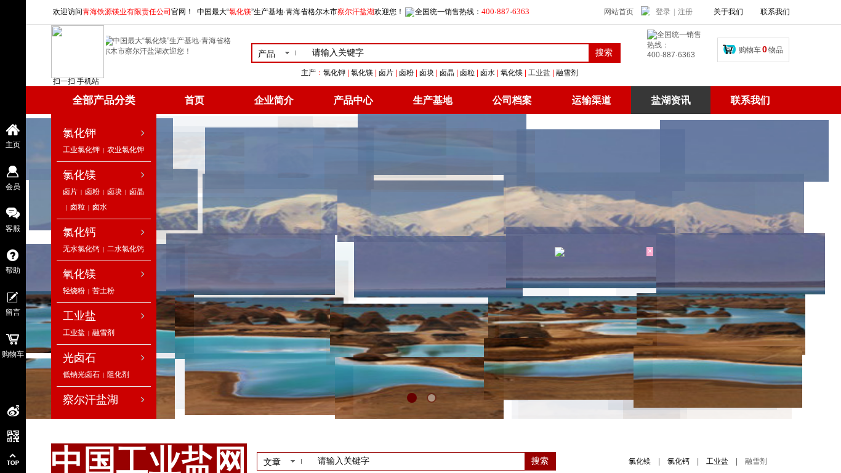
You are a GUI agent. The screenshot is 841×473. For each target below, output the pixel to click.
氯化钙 (79, 232)
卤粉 (92, 191)
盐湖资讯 (671, 100)
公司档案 (512, 100)
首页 (194, 100)
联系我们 (750, 100)
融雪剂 (103, 332)
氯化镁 (79, 175)
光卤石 (79, 358)
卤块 (114, 191)
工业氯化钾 (81, 149)
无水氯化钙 (81, 249)
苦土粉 (103, 290)
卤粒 (77, 207)
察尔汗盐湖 (90, 400)
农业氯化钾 (125, 149)
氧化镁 (79, 274)
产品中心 (353, 100)
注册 (685, 11)
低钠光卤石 (81, 374)
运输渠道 (591, 100)
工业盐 (539, 72)
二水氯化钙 (125, 249)
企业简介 (274, 100)
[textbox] (448, 53)
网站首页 (619, 11)
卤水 (99, 207)
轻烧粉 (74, 290)
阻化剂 (118, 374)
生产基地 (433, 100)
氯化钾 (79, 133)
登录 (663, 11)
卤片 (70, 191)
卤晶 (136, 191)
